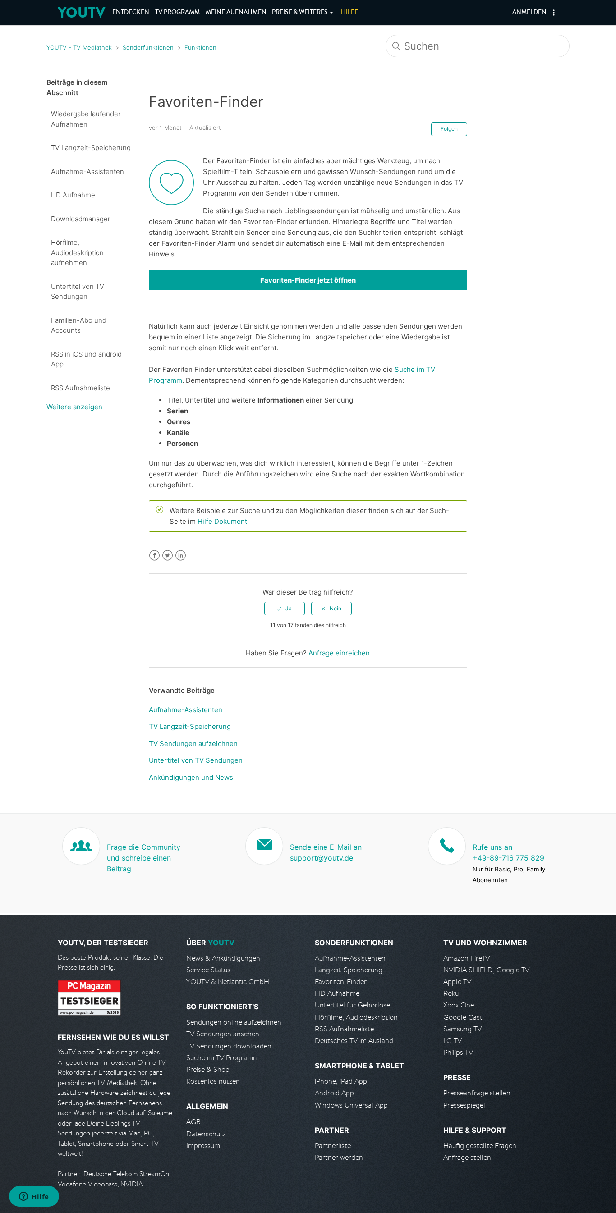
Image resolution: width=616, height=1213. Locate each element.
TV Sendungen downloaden (228, 1046)
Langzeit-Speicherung (348, 970)
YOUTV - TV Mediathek (79, 47)
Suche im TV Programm (222, 1057)
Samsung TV (462, 1029)
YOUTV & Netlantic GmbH (227, 981)
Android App (334, 1093)
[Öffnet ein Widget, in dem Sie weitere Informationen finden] (34, 1197)
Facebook (154, 555)
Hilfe (349, 12)
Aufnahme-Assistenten (87, 171)
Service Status (208, 970)
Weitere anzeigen (74, 407)
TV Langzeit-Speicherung (91, 147)
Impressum (203, 1145)
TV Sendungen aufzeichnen (193, 743)
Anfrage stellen (467, 1157)
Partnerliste (333, 1145)
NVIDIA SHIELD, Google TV (486, 970)
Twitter (167, 555)
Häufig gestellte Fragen (479, 1145)
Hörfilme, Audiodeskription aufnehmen (77, 252)
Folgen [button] (449, 128)
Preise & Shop (208, 1069)
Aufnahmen (236, 12)
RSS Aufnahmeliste (80, 388)
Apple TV (457, 981)
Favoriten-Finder (341, 981)
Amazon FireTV (466, 958)
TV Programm (177, 12)
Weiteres (300, 12)
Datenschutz (206, 1134)
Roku (451, 993)
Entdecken (130, 12)
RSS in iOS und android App (86, 359)
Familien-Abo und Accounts (78, 325)
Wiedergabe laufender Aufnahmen (85, 119)
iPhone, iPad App (341, 1081)
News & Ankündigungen (223, 958)
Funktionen (200, 47)
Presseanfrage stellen (476, 1093)
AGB (193, 1121)
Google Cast (463, 1017)
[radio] (284, 608)
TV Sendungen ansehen (222, 1034)
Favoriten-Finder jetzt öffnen (308, 280)
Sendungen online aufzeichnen (233, 1022)
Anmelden (529, 12)
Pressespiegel (464, 1105)
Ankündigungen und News (191, 777)
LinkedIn (180, 555)
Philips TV (458, 1052)
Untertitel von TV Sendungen (77, 291)
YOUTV (81, 12)
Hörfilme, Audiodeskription (356, 1017)
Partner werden (339, 1157)
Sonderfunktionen (148, 47)
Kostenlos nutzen (213, 1081)
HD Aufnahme (73, 195)
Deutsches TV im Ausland (354, 1040)
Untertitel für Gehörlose (352, 1005)
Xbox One (458, 1005)
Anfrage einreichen (339, 653)
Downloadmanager (80, 219)
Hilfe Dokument (222, 521)
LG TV (452, 1040)
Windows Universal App (351, 1105)
